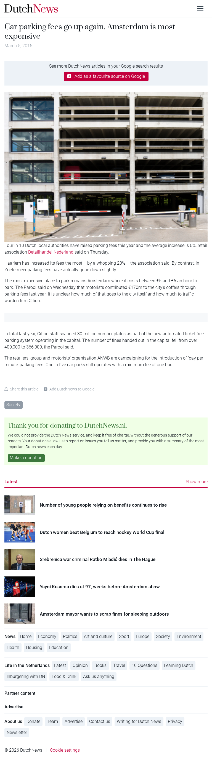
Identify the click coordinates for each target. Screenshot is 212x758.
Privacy (175, 721)
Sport (124, 636)
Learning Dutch (178, 665)
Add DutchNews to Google (71, 389)
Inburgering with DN (26, 676)
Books (100, 665)
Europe (142, 636)
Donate (33, 721)
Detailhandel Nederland (51, 252)
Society (13, 404)
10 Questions (144, 665)
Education (58, 647)
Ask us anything (98, 676)
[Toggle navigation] (200, 8)
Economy (47, 636)
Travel (119, 665)
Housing (34, 647)
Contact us (99, 721)
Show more (197, 481)
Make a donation (26, 457)
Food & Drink (64, 676)
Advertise (74, 721)
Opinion (80, 665)
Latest (11, 481)
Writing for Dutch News (139, 721)
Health (13, 647)
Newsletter (17, 732)
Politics (70, 636)
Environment (189, 636)
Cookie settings (65, 750)
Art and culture (98, 636)
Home (25, 636)
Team (52, 721)
